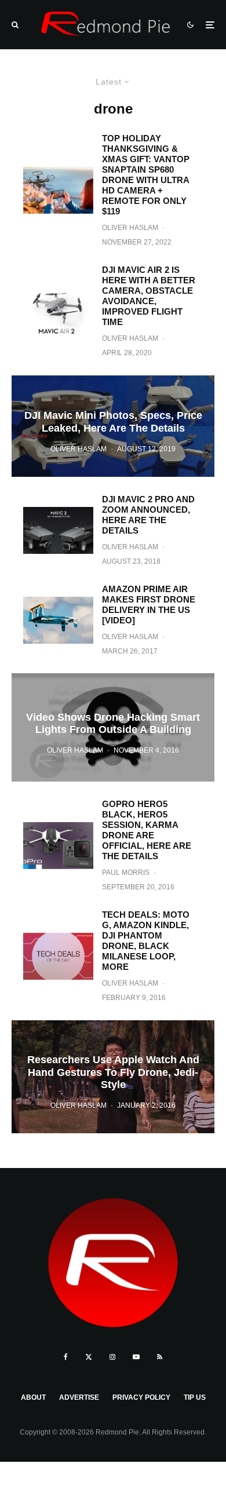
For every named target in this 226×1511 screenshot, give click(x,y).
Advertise (79, 1397)
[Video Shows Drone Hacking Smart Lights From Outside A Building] (113, 727)
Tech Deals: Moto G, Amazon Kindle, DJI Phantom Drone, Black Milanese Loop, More (145, 941)
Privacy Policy (141, 1397)
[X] (88, 1357)
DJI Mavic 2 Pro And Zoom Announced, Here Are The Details (148, 514)
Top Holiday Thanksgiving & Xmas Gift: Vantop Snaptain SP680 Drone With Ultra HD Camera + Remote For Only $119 (145, 174)
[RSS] (159, 1357)
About (33, 1397)
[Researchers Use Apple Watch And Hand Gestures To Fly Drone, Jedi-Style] (113, 1076)
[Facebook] (65, 1357)
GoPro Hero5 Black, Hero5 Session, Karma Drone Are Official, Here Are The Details (146, 830)
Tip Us (195, 1397)
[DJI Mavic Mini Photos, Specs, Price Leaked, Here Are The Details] (113, 426)
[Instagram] (112, 1357)
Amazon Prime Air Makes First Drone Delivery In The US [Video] (148, 604)
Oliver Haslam (130, 228)
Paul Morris (126, 872)
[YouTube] (136, 1357)
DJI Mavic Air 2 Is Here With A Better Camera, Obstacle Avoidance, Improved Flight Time (148, 296)
